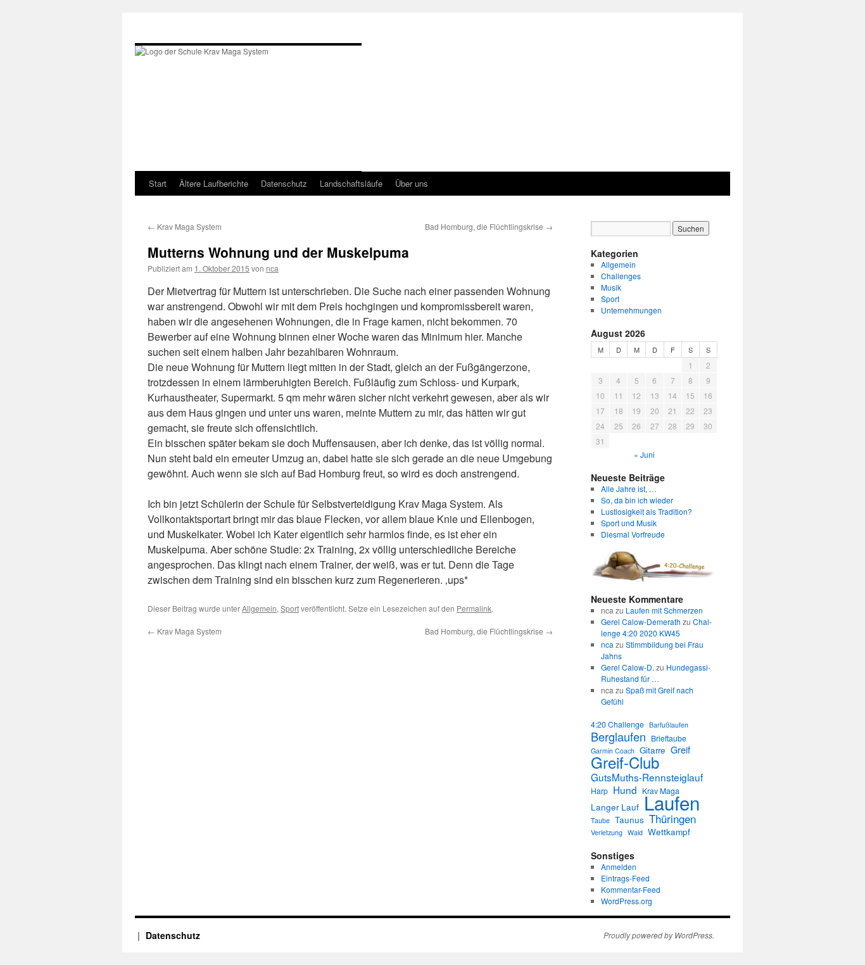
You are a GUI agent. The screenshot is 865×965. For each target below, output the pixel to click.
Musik (611, 287)
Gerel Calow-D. (627, 667)
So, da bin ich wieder (637, 500)
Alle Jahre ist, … (629, 488)
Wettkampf (669, 832)
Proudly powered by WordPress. (658, 935)
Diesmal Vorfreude (633, 534)
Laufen (672, 802)
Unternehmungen (631, 310)
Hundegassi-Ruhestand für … (655, 673)
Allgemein (259, 608)
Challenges (621, 275)
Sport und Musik (629, 522)
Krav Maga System (185, 226)
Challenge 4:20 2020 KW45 (656, 627)
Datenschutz (284, 183)
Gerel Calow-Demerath (641, 621)
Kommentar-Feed (630, 889)
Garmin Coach (613, 750)
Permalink (474, 608)
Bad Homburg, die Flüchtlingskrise (489, 226)
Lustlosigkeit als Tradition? (646, 511)
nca (272, 268)
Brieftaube (668, 738)
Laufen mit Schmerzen (664, 610)
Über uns (411, 183)
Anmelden (618, 866)
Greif (680, 749)
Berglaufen (618, 736)
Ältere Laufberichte (213, 183)
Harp (599, 790)
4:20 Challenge (617, 724)
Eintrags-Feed (625, 878)
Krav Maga (660, 790)
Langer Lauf (615, 807)
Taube (600, 820)
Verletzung (606, 832)
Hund (625, 789)
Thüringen (672, 818)
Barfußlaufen (668, 724)
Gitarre (653, 750)
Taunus (629, 820)
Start (158, 183)
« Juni (644, 454)
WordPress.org (626, 900)
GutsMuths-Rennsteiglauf (647, 777)
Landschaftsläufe (351, 183)
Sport (290, 608)
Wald (635, 832)
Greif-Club (625, 762)
